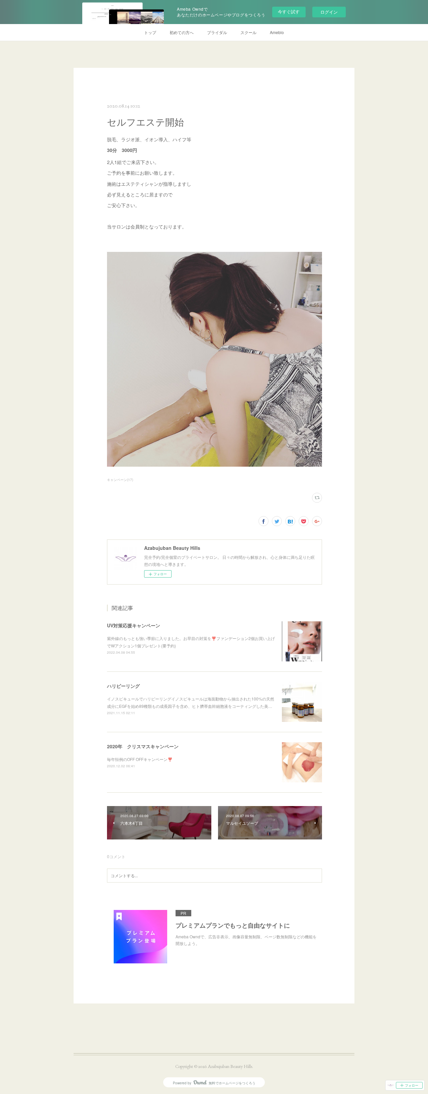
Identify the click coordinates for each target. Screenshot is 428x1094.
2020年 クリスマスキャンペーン (143, 746)
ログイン (329, 12)
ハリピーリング (123, 685)
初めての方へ (182, 32)
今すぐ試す (289, 11)
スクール (248, 32)
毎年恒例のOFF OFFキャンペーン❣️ (140, 759)
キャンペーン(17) (120, 479)
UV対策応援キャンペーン (133, 625)
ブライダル (217, 32)
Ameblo (277, 32)
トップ (150, 32)
